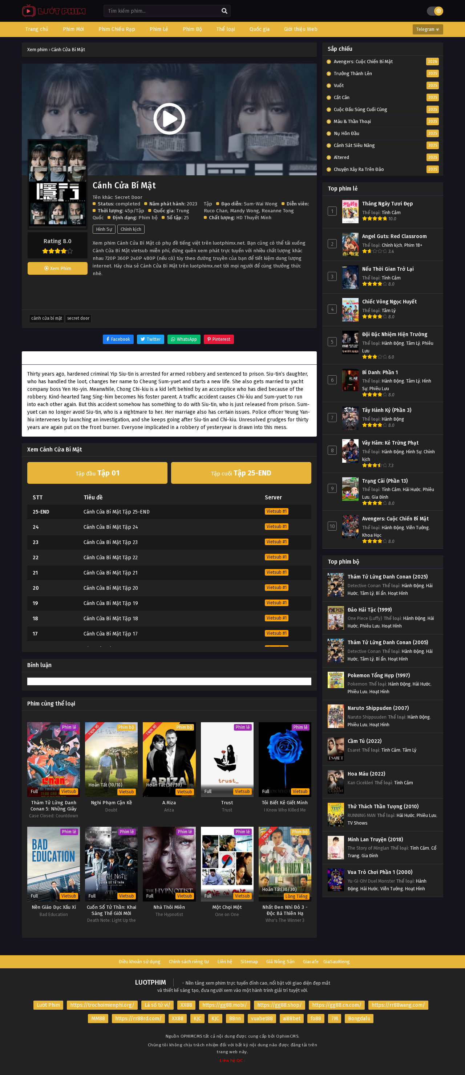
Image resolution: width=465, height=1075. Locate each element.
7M (334, 1018)
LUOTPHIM (150, 982)
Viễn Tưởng (417, 527)
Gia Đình (380, 497)
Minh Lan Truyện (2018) (375, 840)
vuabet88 (262, 1018)
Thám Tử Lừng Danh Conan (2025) (388, 577)
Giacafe (311, 961)
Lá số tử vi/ (157, 1005)
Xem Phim (60, 268)
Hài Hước (412, 489)
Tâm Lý (389, 310)
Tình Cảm (391, 212)
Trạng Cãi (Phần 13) (385, 481)
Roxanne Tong (278, 211)
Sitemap (249, 961)
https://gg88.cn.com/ (336, 1005)
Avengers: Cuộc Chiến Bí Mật (395, 519)
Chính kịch (131, 229)
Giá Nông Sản (280, 961)
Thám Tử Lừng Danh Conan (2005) (388, 642)
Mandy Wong (244, 211)
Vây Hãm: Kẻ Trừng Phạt (390, 443)
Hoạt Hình (398, 593)
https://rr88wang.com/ (398, 1005)
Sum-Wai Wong (261, 204)
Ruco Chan (215, 211)
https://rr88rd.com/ (138, 1018)
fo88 (316, 1018)
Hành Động (393, 343)
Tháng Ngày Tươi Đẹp (387, 204)
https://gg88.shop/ (279, 1005)
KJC (197, 1018)
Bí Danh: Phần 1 (380, 372)
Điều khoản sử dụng (140, 961)
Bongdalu (359, 1018)
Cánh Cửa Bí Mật (46, 318)
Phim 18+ (413, 245)
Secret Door (78, 318)
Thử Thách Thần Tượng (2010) (383, 807)
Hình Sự (104, 229)
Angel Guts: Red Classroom (394, 236)
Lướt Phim (48, 1005)
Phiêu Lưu (379, 388)
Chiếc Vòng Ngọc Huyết (389, 302)
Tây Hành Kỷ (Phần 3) (386, 410)
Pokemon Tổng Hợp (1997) (379, 676)
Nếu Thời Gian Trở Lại (388, 269)
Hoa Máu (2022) (366, 774)
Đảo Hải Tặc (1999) (370, 610)
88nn (235, 1018)
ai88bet (291, 1018)
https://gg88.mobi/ (224, 1005)
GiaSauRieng (336, 961)
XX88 (186, 1005)
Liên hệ (224, 961)
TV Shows (358, 823)
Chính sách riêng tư (189, 961)
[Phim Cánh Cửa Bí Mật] (52, 17)
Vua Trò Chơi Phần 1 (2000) (380, 872)
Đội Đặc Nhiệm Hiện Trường (394, 334)
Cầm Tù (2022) (364, 741)
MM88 (98, 1018)
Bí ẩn (381, 593)
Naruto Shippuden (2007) (378, 708)
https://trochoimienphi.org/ (102, 1005)
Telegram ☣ (428, 29)
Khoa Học (371, 535)
